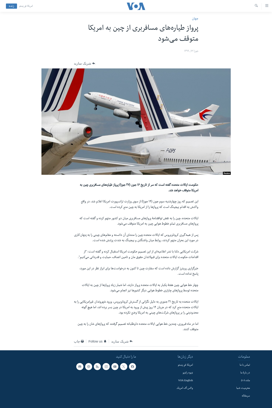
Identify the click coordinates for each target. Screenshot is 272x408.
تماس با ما (245, 365)
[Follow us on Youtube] (114, 366)
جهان (195, 19)
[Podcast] (88, 366)
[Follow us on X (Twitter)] (123, 366)
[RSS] (97, 366)
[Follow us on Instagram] (106, 366)
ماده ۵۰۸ (245, 380)
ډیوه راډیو (188, 373)
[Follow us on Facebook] (132, 366)
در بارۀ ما (245, 373)
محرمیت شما (243, 388)
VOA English (185, 380)
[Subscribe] (79, 366)
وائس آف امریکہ (185, 388)
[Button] (84, 63)
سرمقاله (246, 396)
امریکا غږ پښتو (26, 6)
